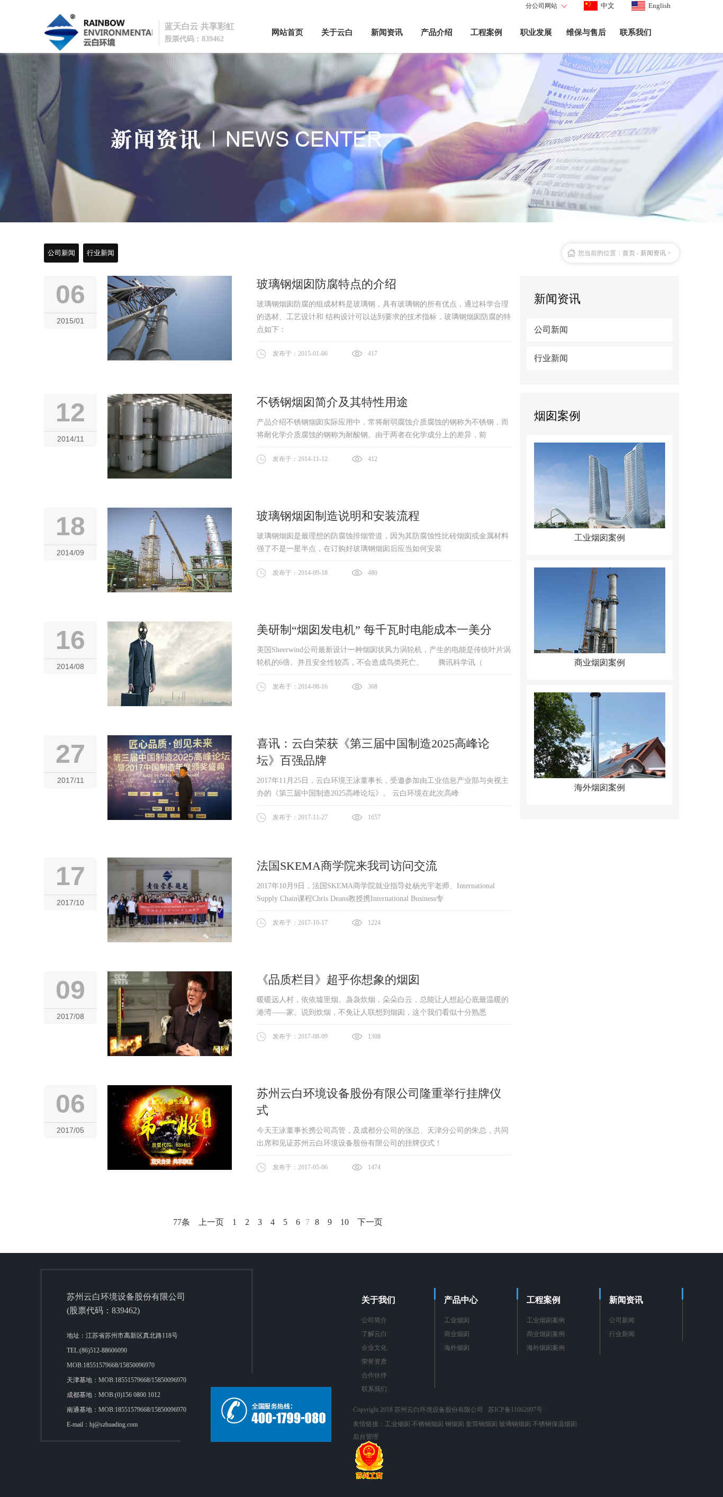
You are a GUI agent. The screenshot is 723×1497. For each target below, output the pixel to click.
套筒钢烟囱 (482, 1424)
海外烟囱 (456, 1347)
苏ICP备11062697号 (515, 1409)
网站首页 (287, 32)
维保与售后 (586, 32)
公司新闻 (61, 253)
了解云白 (374, 1334)
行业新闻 (100, 253)
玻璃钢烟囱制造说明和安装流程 (338, 515)
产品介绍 (437, 32)
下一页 (370, 1222)
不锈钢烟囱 (428, 1424)
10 (344, 1222)
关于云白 (337, 32)
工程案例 (486, 32)
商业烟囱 (456, 1334)
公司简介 (374, 1320)
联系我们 (636, 32)
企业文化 (374, 1347)
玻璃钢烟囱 (515, 1424)
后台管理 (365, 1436)
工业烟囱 (456, 1320)
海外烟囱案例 (546, 1347)
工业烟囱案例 (546, 1320)
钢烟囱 (454, 1424)
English (659, 6)
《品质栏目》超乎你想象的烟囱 (338, 979)
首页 (628, 253)
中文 (607, 6)
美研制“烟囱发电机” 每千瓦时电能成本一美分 (374, 629)
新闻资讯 (387, 32)
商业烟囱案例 (546, 1334)
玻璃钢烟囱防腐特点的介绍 (326, 284)
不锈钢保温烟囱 (554, 1424)
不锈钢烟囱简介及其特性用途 (332, 402)
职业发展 (536, 32)
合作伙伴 (374, 1375)
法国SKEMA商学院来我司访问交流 (347, 865)
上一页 (211, 1222)
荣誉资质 (374, 1361)
